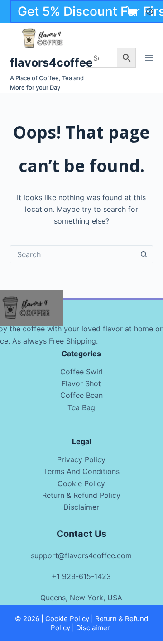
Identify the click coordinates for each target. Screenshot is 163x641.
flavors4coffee (51, 62)
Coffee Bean (81, 395)
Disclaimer (81, 507)
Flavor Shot (81, 383)
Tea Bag (81, 407)
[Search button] (143, 254)
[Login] (149, 11)
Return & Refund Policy (81, 495)
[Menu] (149, 58)
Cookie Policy (81, 483)
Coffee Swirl (81, 371)
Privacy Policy (81, 459)
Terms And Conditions (81, 471)
